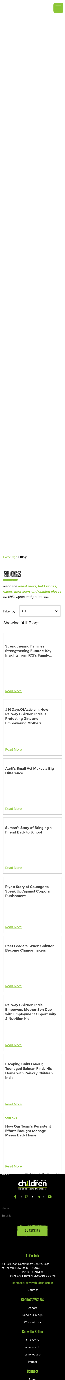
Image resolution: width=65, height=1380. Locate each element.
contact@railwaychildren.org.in (32, 1282)
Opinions (11, 1118)
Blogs (23, 557)
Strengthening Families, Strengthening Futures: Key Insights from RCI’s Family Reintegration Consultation (28, 651)
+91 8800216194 (32, 1273)
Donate (32, 1308)
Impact (32, 1361)
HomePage (10, 557)
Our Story (32, 1340)
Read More (13, 690)
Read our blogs (32, 1315)
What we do (32, 1347)
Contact (32, 1290)
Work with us (32, 1322)
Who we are (32, 1354)
